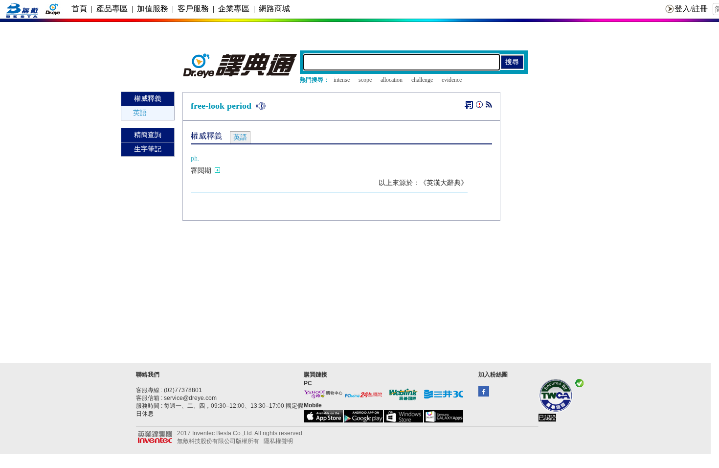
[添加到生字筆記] (469, 104)
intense (342, 79)
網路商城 (274, 8)
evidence (452, 79)
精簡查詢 (147, 135)
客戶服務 (193, 8)
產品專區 (112, 8)
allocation (392, 79)
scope (365, 79)
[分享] (489, 106)
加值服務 (152, 8)
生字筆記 (147, 149)
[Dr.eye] (240, 75)
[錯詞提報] (479, 106)
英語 (140, 113)
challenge (422, 79)
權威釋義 (147, 98)
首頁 (79, 8)
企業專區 (233, 8)
